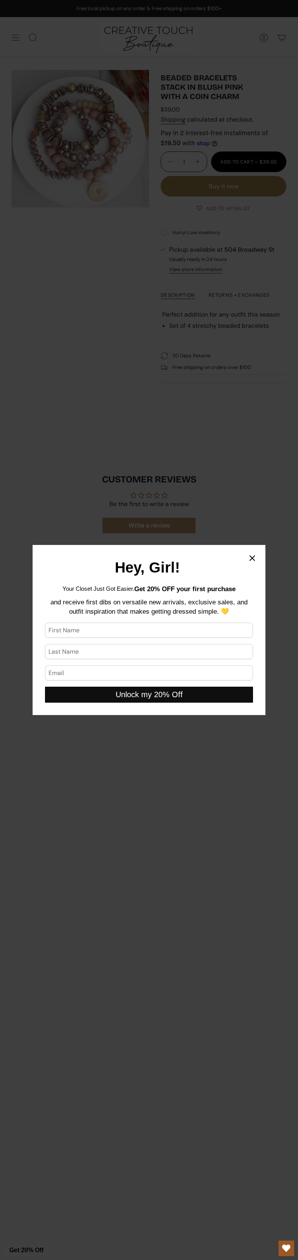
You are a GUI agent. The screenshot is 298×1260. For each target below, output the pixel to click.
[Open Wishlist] (286, 1248)
